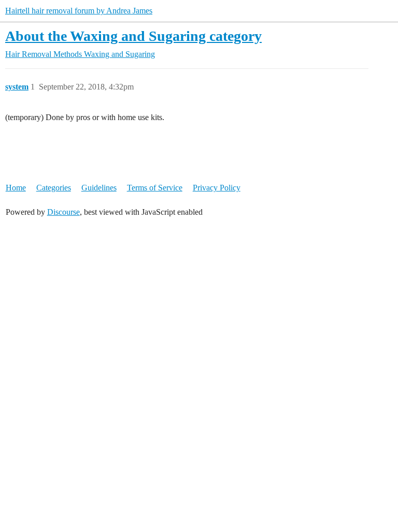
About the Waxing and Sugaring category (133, 36)
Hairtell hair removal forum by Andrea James (78, 10)
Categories (53, 187)
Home (16, 187)
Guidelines (99, 187)
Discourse (63, 212)
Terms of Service (154, 187)
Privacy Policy (216, 187)
